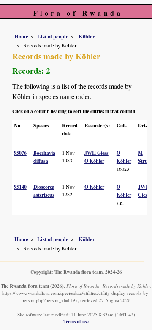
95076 (20, 153)
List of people (52, 36)
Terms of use (76, 321)
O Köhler (94, 161)
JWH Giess (96, 153)
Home (21, 36)
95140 (20, 186)
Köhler (86, 36)
